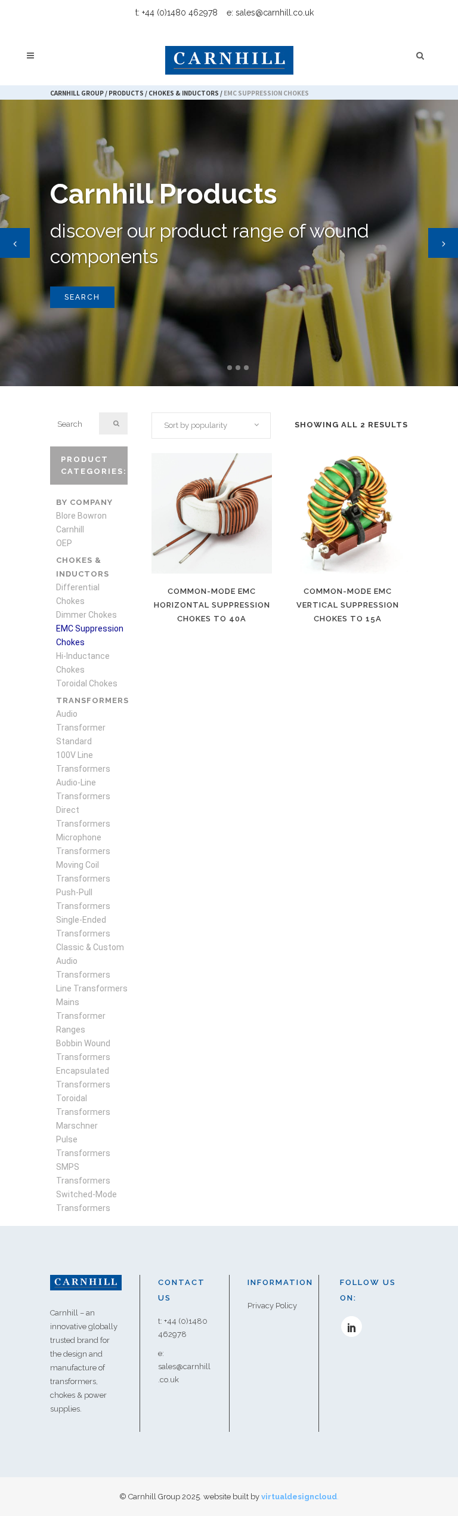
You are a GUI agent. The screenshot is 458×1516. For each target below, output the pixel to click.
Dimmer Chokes (86, 615)
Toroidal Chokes (86, 683)
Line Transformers (92, 988)
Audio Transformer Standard (81, 727)
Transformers (92, 700)
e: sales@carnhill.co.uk (270, 12)
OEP (64, 543)
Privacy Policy (272, 1305)
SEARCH (82, 297)
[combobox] (211, 425)
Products (126, 92)
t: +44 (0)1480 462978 (176, 12)
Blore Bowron (81, 515)
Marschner (77, 1125)
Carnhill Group (77, 92)
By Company (84, 502)
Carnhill (70, 529)
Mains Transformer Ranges (81, 1015)
